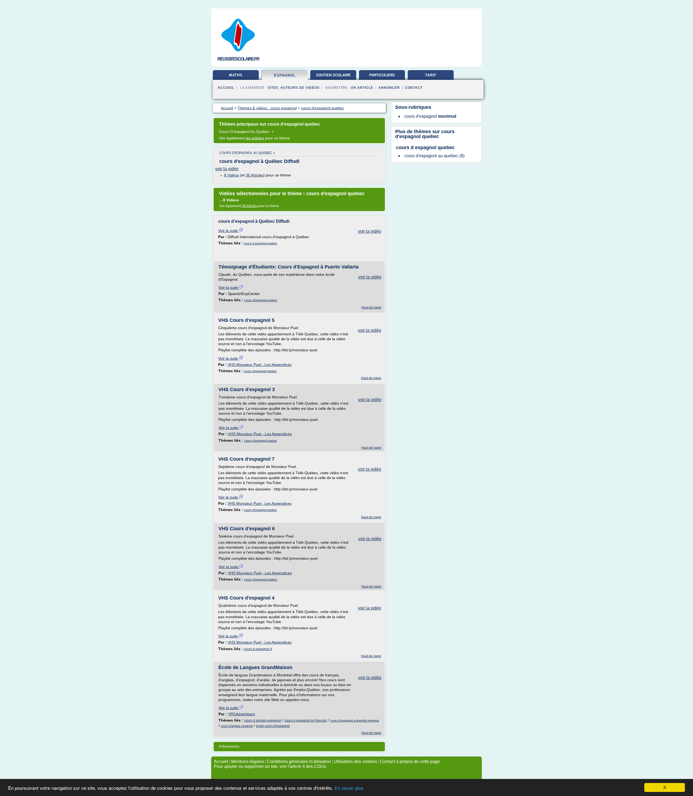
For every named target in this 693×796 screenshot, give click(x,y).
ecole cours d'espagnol (273, 726)
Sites (273, 88)
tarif (430, 75)
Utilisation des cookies (355, 761)
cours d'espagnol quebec (260, 300)
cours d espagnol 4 (258, 649)
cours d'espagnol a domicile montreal (354, 720)
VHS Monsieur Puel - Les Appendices (260, 364)
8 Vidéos (231, 175)
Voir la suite (228, 230)
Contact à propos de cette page (410, 761)
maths (236, 75)
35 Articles (254, 175)
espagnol (285, 75)
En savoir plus (349, 788)
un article (362, 88)
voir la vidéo (226, 168)
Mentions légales (247, 761)
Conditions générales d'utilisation (299, 761)
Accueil (226, 88)
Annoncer (389, 88)
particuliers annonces (382, 77)
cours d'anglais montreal (237, 726)
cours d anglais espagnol (262, 720)
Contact (414, 88)
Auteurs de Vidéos (299, 88)
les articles (255, 138)
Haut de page (371, 307)
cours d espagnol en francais (306, 720)
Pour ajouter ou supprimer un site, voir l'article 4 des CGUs (270, 766)
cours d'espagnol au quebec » (247, 153)
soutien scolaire (333, 75)
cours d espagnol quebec (260, 243)
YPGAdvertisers (241, 714)
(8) (434, 155)
